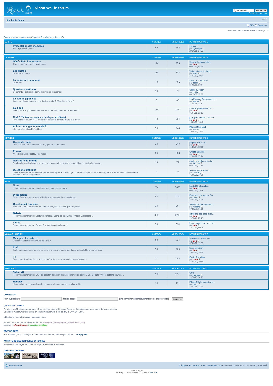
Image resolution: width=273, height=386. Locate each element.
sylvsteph (193, 46)
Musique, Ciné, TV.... (15, 234)
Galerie (17, 213)
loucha (196, 101)
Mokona (196, 207)
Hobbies (17, 281)
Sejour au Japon (196, 90)
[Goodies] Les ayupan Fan (201, 195)
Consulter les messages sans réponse (21, 37)
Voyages (9, 138)
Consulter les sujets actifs (52, 37)
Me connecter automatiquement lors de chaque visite (144, 299)
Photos (17, 151)
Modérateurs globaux (38, 325)
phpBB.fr (153, 373)
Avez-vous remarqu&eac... (201, 204)
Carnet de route (22, 142)
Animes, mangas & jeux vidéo (30, 126)
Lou (195, 64)
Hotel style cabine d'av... (200, 62)
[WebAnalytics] (136, 378)
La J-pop (18, 108)
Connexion (262, 25)
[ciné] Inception (196, 248)
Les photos (19, 70)
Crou (195, 259)
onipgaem (82, 334)
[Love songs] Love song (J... (202, 223)
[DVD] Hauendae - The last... (202, 118)
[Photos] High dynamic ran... (202, 282)
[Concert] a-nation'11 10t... (201, 108)
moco (195, 284)
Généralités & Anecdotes (27, 61)
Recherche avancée (258, 13)
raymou (196, 275)
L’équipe (183, 365)
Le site (8, 42)
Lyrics (16, 222)
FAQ (252, 25)
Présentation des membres (28, 46)
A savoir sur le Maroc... (199, 170)
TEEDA (196, 163)
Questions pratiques (24, 89)
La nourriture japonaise (26, 80)
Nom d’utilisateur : (12, 299)
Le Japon (9, 57)
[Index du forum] (20, 9)
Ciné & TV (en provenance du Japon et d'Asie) (39, 117)
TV (14, 256)
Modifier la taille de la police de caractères (264, 19)
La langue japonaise (24, 98)
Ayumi (7, 181)
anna (195, 73)
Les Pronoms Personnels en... (203, 99)
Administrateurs (20, 325)
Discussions (20, 194)
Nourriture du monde (25, 160)
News (16, 185)
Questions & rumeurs (25, 204)
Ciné (15, 247)
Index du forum (16, 20)
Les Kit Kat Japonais (198, 80)
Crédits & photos (196, 152)
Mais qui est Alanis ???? (200, 239)
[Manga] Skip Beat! (197, 127)
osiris (195, 83)
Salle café (10, 268)
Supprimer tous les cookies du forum (205, 365)
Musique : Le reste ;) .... (26, 238)
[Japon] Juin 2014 (197, 142)
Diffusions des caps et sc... (201, 214)
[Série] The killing (197, 257)
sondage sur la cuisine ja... (201, 161)
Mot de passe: (69, 299)
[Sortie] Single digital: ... (199, 186)
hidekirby (197, 172)
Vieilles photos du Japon (200, 71)
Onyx (191, 273)
